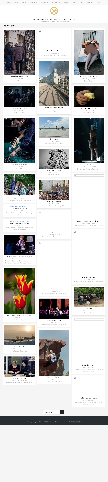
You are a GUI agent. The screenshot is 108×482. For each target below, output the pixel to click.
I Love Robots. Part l (19, 378)
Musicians (8, 263)
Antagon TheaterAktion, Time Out (88, 221)
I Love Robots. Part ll (54, 51)
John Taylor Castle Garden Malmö (19, 315)
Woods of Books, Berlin (19, 77)
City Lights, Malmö (88, 365)
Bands (14, 261)
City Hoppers (54, 139)
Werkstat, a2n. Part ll (19, 165)
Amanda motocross (54, 170)
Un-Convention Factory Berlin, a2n (19, 257)
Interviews (17, 320)
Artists (9, 261)
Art (6, 261)
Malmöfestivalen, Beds (88, 77)
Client (89, 165)
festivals (13, 228)
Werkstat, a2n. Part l (19, 108)
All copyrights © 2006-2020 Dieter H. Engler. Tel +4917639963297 (54, 422)
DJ (17, 261)
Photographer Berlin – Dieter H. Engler (54, 19)
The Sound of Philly (54, 320)
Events (24, 2)
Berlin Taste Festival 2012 (19, 223)
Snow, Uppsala (19, 347)
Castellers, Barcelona (89, 277)
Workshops (34, 2)
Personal (89, 2)
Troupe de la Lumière (19, 209)
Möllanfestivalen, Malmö (89, 398)
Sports (74, 2)
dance (44, 206)
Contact (98, 2)
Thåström (54, 289)
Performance (56, 2)
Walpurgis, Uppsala (54, 202)
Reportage (44, 2)
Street (66, 2)
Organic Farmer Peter (89, 108)
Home (9, 2)
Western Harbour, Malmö (54, 108)
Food (81, 2)
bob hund (54, 233)
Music (16, 2)
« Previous (48, 412)
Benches (89, 309)
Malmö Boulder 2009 (54, 377)
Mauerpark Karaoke (19, 196)
